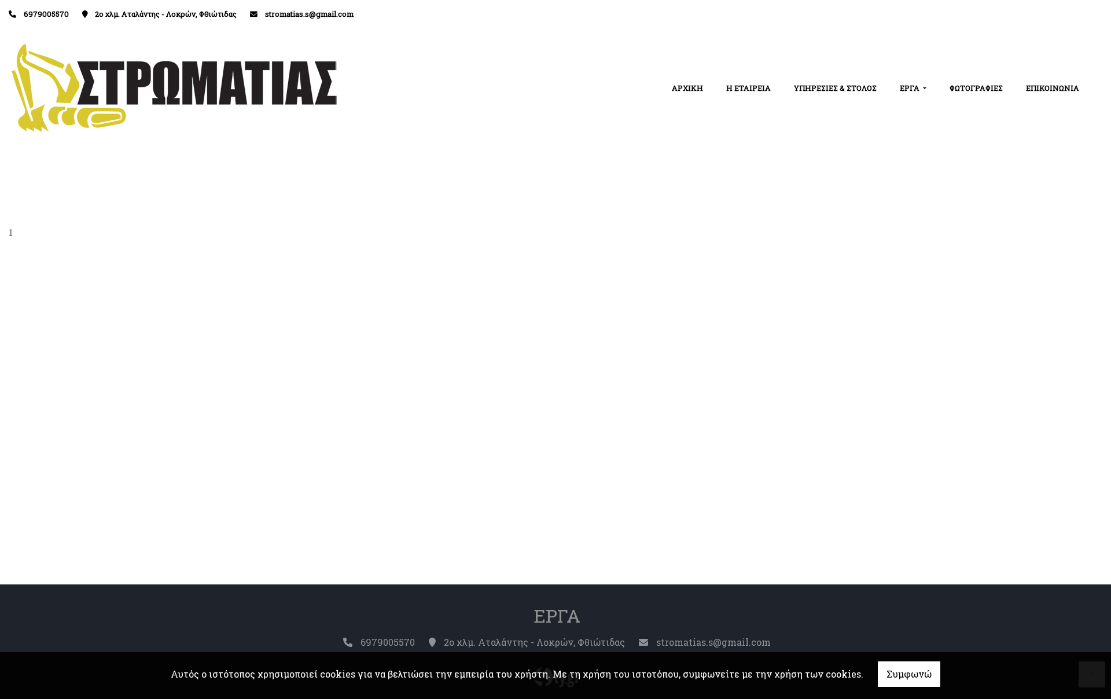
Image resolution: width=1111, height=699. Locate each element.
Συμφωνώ (909, 674)
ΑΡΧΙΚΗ (687, 88)
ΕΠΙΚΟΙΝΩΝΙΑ (1052, 88)
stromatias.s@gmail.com (309, 14)
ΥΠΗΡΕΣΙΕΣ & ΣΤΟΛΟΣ (835, 88)
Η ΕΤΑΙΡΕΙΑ (748, 88)
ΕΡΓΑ (910, 88)
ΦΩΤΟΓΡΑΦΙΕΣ (976, 88)
